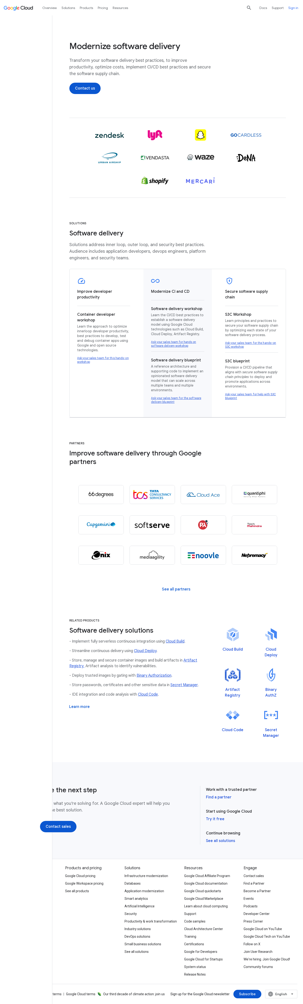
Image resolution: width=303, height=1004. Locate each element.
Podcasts (251, 906)
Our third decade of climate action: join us (134, 994)
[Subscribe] (247, 994)
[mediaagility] (152, 555)
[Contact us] (85, 88)
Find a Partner (254, 883)
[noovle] (203, 555)
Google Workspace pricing (84, 883)
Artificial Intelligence (140, 906)
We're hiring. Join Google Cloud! (267, 959)
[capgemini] (101, 524)
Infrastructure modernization (146, 876)
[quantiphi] (254, 494)
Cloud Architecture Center (203, 929)
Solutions (68, 8)
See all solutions (220, 840)
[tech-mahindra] (254, 524)
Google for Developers (200, 952)
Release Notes (195, 974)
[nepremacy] (254, 555)
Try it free (215, 819)
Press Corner (253, 921)
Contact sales (254, 876)
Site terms (54, 994)
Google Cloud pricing (80, 876)
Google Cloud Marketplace (203, 898)
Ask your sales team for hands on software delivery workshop (173, 343)
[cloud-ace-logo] (203, 494)
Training (190, 936)
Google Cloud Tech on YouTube (267, 936)
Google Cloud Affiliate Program (207, 876)
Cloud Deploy (145, 650)
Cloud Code (148, 694)
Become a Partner (257, 891)
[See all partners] (176, 589)
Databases (133, 883)
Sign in (293, 8)
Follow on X (252, 944)
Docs (263, 8)
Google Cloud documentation (205, 883)
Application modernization (144, 891)
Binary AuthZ (271, 692)
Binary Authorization (154, 675)
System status (195, 967)
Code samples (194, 921)
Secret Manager (184, 685)
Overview (49, 8)
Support (278, 8)
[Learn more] (79, 706)
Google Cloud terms (80, 994)
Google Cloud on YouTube (263, 929)
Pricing (103, 8)
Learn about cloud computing (206, 906)
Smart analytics (136, 898)
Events (249, 898)
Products (86, 8)
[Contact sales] (58, 826)
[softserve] (152, 524)
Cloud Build (175, 641)
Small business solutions (143, 944)
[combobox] (281, 994)
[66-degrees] (101, 494)
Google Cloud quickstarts (202, 891)
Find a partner (219, 797)
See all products (77, 891)
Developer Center (257, 914)
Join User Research (258, 952)
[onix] (101, 555)
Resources (120, 8)
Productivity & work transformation (151, 921)
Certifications (194, 944)
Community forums (258, 967)
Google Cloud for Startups (203, 959)
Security (131, 914)
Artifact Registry (232, 692)
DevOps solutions (137, 936)
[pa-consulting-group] (203, 524)
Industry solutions (138, 929)
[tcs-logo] (152, 494)
